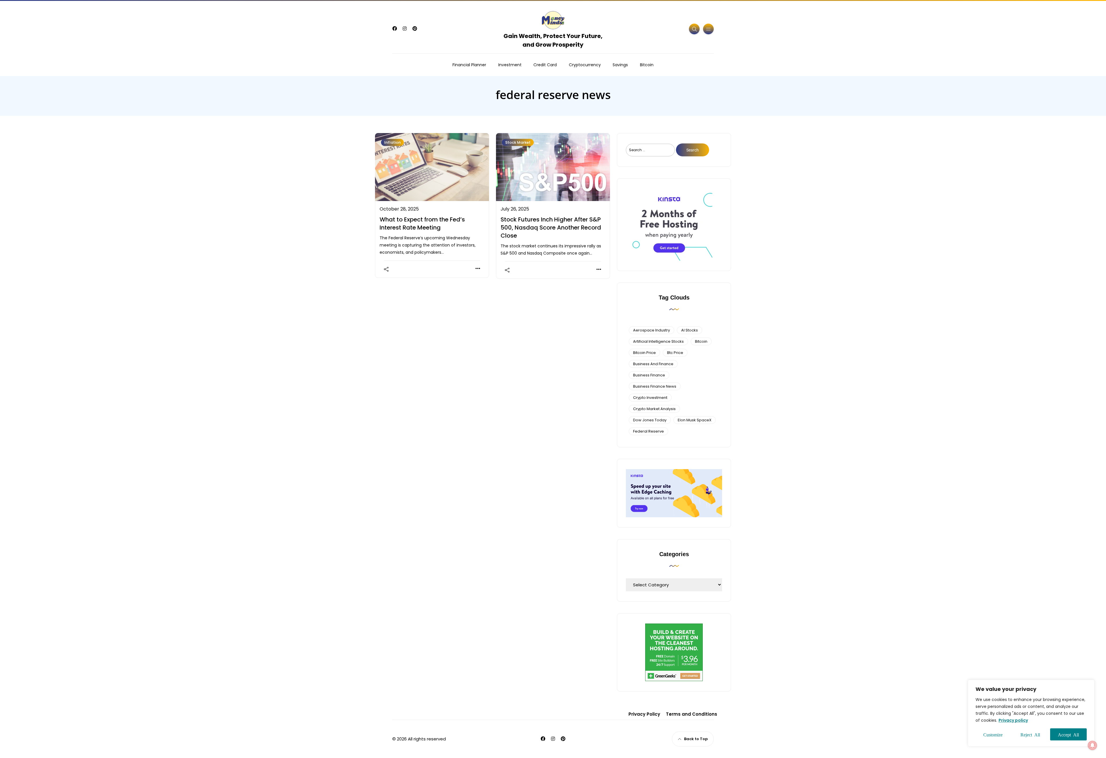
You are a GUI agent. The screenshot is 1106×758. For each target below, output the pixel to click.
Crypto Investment (650, 397)
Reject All (1030, 734)
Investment (510, 65)
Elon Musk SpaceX (694, 420)
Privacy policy (1013, 720)
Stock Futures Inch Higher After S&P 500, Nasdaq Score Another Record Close (551, 227)
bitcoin (701, 341)
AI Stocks (689, 330)
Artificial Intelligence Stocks (658, 341)
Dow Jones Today (649, 420)
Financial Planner (469, 65)
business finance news (654, 386)
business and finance (653, 364)
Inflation (392, 142)
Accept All (1068, 734)
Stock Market (518, 142)
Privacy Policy (644, 714)
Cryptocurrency (585, 65)
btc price (675, 352)
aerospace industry (651, 330)
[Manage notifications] (1092, 745)
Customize (993, 734)
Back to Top (696, 739)
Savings (620, 65)
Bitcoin (647, 65)
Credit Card (545, 65)
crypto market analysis (654, 409)
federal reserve (648, 431)
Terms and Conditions (691, 714)
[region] (1031, 713)
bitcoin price (644, 352)
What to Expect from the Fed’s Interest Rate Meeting (422, 223)
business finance (649, 375)
